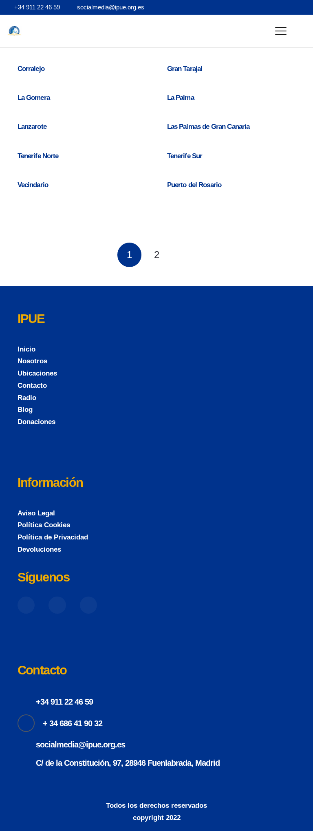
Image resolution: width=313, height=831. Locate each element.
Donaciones (36, 422)
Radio (27, 398)
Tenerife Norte (38, 156)
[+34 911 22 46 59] (27, 702)
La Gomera (34, 98)
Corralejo (31, 69)
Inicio (26, 349)
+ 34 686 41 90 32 (72, 723)
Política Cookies (44, 525)
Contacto (32, 385)
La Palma (180, 98)
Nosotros (32, 361)
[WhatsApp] (303, 7)
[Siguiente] (184, 255)
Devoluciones (39, 549)
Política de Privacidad (53, 537)
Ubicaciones (37, 373)
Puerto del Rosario (194, 185)
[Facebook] (263, 7)
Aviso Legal (36, 513)
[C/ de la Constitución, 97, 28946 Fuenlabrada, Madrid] (27, 763)
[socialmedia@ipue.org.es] (27, 744)
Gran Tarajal (185, 69)
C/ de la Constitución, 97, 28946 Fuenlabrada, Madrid (128, 762)
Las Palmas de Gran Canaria (208, 126)
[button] (281, 31)
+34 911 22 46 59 (64, 701)
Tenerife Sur (185, 156)
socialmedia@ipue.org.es (80, 744)
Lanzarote (32, 126)
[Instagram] (290, 7)
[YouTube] (276, 7)
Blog (25, 409)
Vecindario (33, 185)
